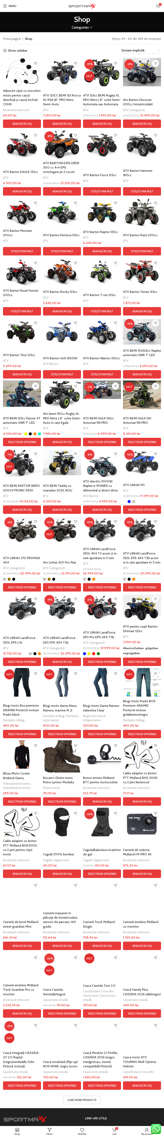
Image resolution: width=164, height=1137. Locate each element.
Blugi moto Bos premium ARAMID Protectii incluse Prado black (21, 710)
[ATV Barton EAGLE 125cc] (22, 144)
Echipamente (92, 720)
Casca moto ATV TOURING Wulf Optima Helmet (139, 1061)
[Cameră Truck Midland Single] (102, 894)
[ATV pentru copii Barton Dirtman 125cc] (142, 608)
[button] (22, 124)
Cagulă (47, 860)
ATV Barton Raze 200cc (140, 235)
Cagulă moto (61, 860)
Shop (28, 39)
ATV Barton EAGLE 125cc (20, 172)
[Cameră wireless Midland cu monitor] (142, 894)
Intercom (23, 110)
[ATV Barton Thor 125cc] (22, 331)
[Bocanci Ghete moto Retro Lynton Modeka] (62, 756)
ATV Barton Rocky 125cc (60, 292)
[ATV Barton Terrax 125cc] (142, 271)
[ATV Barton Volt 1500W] (62, 331)
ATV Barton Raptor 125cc (100, 232)
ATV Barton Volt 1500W (60, 358)
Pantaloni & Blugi (14, 720)
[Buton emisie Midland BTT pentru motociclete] (102, 754)
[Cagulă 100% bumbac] (62, 822)
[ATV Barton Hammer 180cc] (142, 144)
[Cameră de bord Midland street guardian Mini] (22, 894)
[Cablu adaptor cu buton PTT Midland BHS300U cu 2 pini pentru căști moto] (22, 822)
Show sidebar (17, 50)
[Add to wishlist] (35, 63)
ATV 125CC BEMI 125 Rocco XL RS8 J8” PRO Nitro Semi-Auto (62, 99)
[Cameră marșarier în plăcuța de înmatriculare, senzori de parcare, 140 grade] (62, 894)
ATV (45, 110)
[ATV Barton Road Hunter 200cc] (22, 271)
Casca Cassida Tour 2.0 (99, 985)
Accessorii (9, 110)
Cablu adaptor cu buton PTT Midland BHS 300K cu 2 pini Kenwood (140, 777)
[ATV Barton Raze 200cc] (142, 212)
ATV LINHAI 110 (134, 485)
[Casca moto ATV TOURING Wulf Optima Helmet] (142, 1034)
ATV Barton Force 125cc (99, 175)
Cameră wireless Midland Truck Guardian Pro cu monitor (20, 989)
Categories (80, 27)
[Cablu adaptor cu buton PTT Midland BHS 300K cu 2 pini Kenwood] (142, 754)
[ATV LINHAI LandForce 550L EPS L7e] (22, 608)
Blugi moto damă (94, 716)
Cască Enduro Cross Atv (98, 991)
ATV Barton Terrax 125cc (140, 292)
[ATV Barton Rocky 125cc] (62, 271)
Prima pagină (12, 39)
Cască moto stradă (55, 1000)
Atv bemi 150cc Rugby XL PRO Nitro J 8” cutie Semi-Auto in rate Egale (62, 418)
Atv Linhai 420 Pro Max (59, 562)
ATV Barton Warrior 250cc (101, 358)
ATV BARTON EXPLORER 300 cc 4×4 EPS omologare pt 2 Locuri (61, 167)
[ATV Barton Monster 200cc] (22, 212)
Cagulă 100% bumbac (58, 854)
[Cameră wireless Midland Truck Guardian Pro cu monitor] (22, 966)
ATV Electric (51, 364)
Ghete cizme (51, 788)
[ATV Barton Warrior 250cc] (102, 331)
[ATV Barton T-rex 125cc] (102, 271)
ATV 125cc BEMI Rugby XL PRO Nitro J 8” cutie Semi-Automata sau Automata (102, 99)
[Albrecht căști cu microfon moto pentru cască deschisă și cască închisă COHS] (22, 72)
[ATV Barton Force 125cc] (102, 144)
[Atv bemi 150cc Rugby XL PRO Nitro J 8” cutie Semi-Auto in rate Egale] (62, 395)
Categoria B (137, 110)
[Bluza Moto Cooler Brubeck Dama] (22, 754)
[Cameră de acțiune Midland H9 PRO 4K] (142, 822)
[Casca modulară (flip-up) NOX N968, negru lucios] (62, 1034)
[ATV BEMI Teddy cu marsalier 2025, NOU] (62, 462)
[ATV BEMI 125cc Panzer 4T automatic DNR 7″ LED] (22, 394)
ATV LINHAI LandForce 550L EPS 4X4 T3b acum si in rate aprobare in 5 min (141, 557)
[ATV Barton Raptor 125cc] (102, 212)
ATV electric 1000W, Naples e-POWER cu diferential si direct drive (100, 485)
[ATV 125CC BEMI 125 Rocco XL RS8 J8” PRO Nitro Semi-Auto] (62, 72)
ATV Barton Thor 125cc (19, 355)
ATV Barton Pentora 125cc (61, 235)
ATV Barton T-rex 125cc (99, 295)
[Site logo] (82, 6)
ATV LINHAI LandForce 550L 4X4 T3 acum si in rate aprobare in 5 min (100, 553)
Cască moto (91, 995)
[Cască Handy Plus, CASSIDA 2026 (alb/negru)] (142, 966)
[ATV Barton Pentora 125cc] (62, 212)
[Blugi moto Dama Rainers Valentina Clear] (102, 682)
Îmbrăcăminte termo (16, 783)
